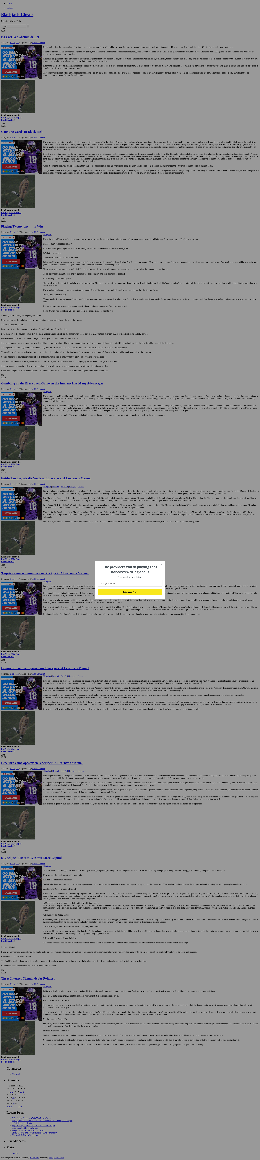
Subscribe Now (130, 591)
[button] (130, 569)
